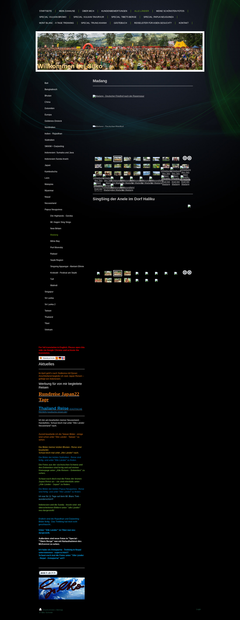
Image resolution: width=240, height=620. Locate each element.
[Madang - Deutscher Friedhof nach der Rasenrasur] (143, 124)
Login (198, 609)
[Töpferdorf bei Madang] (137, 166)
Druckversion (48, 610)
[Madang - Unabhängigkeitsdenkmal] (98, 159)
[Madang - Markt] (146, 159)
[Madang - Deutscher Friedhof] (108, 159)
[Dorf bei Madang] (156, 159)
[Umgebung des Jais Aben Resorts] (146, 173)
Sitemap (59, 610)
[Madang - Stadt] (127, 159)
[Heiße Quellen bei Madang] (108, 166)
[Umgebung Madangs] (108, 187)
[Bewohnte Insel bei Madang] (166, 180)
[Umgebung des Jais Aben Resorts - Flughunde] (185, 173)
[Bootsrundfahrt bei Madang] (118, 180)
